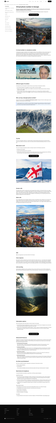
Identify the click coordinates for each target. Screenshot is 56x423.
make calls (20, 199)
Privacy (30, 410)
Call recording (7, 24)
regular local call (18, 193)
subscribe (24, 327)
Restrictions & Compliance (8, 31)
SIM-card (32, 53)
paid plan (29, 269)
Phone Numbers (7, 410)
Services (30, 1)
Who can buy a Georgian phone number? (9, 12)
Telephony (7, 4)
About (17, 410)
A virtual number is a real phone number (9, 8)
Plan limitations (19, 366)
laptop (25, 54)
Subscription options (8, 26)
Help (35, 1)
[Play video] (33, 69)
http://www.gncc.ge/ (46, 395)
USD (47, 418)
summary (39, 356)
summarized (35, 344)
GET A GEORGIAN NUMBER (34, 14)
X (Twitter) (42, 410)
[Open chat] (54, 421)
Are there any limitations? (8, 29)
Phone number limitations (37, 373)
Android (17, 54)
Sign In (46, 1)
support (29, 382)
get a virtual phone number (39, 11)
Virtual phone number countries (14, 4)
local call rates (22, 202)
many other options (28, 193)
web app (43, 199)
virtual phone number (20, 52)
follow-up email (32, 352)
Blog (37, 1)
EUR (48, 418)
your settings (36, 192)
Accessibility (30, 413)
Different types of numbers (9, 10)
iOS (20, 54)
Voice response (7, 22)
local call (29, 150)
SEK (50, 418)
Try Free (50, 1)
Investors (18, 413)
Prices (33, 1)
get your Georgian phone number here (35, 56)
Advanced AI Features (8, 27)
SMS (5, 21)
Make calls (6, 19)
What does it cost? (7, 16)
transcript (29, 345)
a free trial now (40, 140)
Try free (6, 14)
